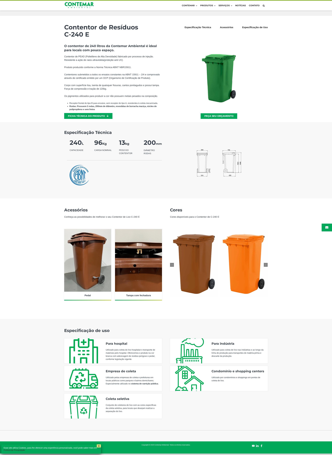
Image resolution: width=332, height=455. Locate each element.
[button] (264, 5)
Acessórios (226, 27)
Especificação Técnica (198, 27)
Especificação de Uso (255, 27)
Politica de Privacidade (14, 450)
